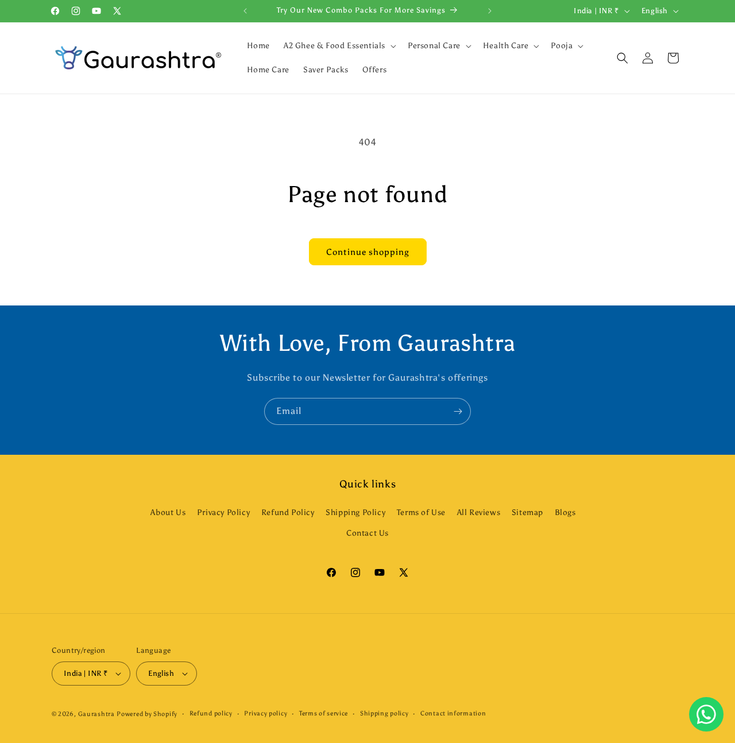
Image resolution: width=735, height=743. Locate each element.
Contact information (453, 713)
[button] (339, 46)
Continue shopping (367, 252)
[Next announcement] (489, 11)
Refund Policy (288, 512)
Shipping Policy (355, 512)
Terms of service (323, 713)
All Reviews (479, 512)
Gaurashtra (96, 714)
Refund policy (211, 713)
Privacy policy (265, 713)
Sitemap (527, 512)
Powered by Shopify (147, 714)
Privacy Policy (223, 512)
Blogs (565, 512)
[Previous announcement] (245, 11)
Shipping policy (384, 713)
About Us (167, 512)
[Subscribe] (457, 411)
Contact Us (367, 533)
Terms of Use (421, 512)
